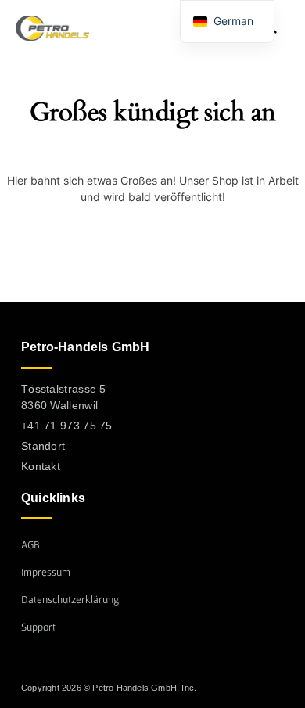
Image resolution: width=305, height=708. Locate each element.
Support (38, 626)
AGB (30, 544)
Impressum (45, 572)
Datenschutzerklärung (70, 599)
